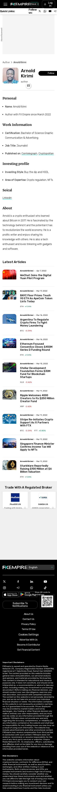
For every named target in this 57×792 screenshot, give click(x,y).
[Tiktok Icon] (48, 588)
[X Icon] (8, 581)
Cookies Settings (29, 634)
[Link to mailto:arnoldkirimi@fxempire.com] (28, 85)
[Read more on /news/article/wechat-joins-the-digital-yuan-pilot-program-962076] (9, 276)
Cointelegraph (29, 153)
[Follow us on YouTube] (50, 11)
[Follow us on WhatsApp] (45, 11)
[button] (5, 4)
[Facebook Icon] (21, 581)
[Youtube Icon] (48, 581)
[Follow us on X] (40, 11)
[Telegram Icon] (21, 588)
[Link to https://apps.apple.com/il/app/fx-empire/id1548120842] (11, 595)
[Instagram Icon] (8, 588)
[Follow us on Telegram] (55, 11)
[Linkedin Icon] (35, 581)
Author (6, 62)
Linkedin (7, 197)
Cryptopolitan (46, 153)
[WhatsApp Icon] (35, 588)
